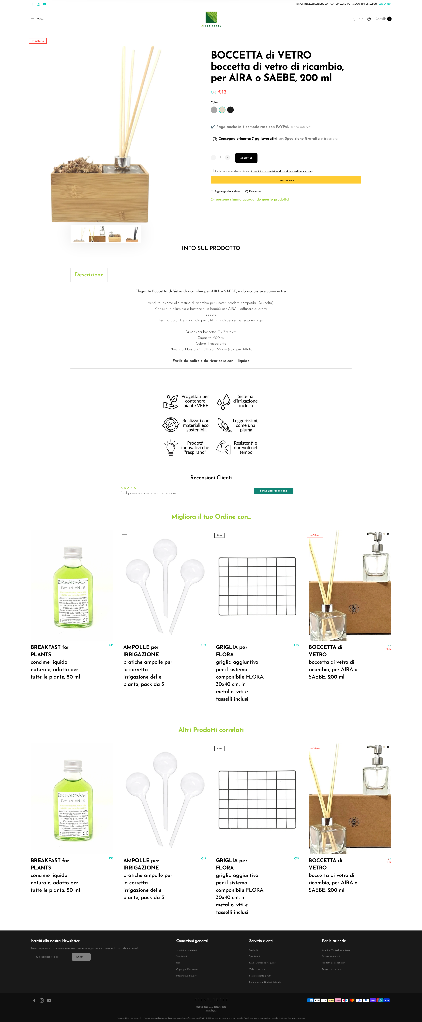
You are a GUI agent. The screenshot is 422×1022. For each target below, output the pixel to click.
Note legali (211, 1010)
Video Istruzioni (257, 969)
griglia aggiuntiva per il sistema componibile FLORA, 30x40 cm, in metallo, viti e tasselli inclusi (240, 673)
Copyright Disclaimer (187, 969)
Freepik (246, 1018)
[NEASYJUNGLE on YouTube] (44, 4)
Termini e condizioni (186, 950)
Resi (178, 963)
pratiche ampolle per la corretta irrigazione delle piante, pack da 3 (147, 666)
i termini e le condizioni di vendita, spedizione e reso (281, 171)
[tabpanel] (106, 134)
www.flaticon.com (260, 1018)
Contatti (253, 950)
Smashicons (283, 1018)
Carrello (383, 19)
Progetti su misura (331, 969)
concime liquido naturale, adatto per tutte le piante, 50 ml (55, 662)
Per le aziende (334, 941)
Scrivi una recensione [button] (273, 491)
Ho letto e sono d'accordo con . (264, 171)
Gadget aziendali (331, 956)
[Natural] (222, 110)
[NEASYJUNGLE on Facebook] (32, 4)
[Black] (230, 110)
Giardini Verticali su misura (336, 950)
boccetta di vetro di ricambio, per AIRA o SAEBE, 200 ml (333, 662)
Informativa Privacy (186, 976)
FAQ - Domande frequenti (262, 963)
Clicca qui (384, 4)
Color (214, 102)
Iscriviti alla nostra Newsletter (55, 941)
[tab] (89, 275)
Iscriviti (81, 957)
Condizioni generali (192, 941)
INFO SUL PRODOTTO (211, 248)
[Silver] (214, 110)
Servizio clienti (260, 941)
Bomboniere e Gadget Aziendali (265, 982)
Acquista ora (285, 181)
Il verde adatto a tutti (260, 976)
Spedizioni (181, 956)
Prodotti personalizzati (333, 963)
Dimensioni (255, 191)
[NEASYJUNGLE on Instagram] (38, 4)
